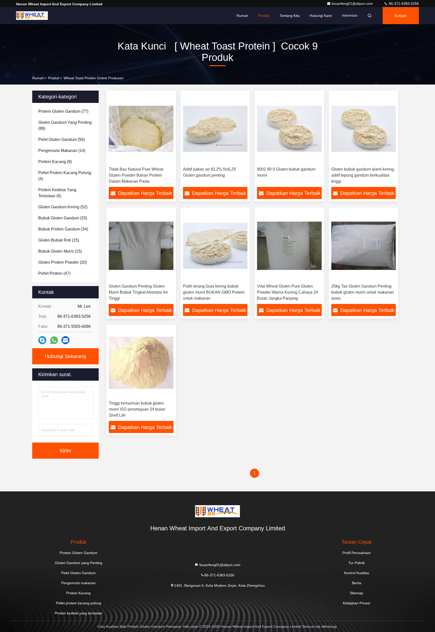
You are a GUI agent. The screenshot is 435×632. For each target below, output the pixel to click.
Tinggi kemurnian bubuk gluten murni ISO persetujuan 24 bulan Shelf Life (137, 409)
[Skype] (42, 340)
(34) (63, 229)
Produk (264, 16)
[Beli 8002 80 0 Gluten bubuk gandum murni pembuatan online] (289, 128)
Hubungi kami (321, 16)
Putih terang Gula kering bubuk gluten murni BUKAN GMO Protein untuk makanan (214, 292)
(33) (62, 218)
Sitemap (356, 593)
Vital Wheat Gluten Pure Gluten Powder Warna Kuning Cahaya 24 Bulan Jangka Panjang (287, 292)
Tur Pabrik (356, 563)
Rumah (242, 16)
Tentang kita (290, 16)
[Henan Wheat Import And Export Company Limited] (32, 16)
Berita (356, 583)
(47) (54, 273)
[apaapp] (54, 340)
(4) (64, 176)
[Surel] (65, 340)
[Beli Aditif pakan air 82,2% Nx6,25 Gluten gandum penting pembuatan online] (215, 128)
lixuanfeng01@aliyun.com (353, 4)
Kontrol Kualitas (356, 573)
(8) (55, 162)
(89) (65, 125)
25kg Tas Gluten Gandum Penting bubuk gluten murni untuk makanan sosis (362, 292)
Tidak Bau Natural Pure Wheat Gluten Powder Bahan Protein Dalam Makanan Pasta (136, 175)
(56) (61, 139)
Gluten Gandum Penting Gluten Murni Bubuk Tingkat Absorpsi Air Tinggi (138, 292)
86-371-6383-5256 (403, 4)
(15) (58, 240)
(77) (63, 111)
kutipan (401, 16)
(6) (57, 193)
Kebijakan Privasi (356, 603)
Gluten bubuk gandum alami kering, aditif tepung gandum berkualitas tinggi (363, 175)
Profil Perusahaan (356, 553)
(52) (62, 207)
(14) (61, 150)
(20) (62, 262)
